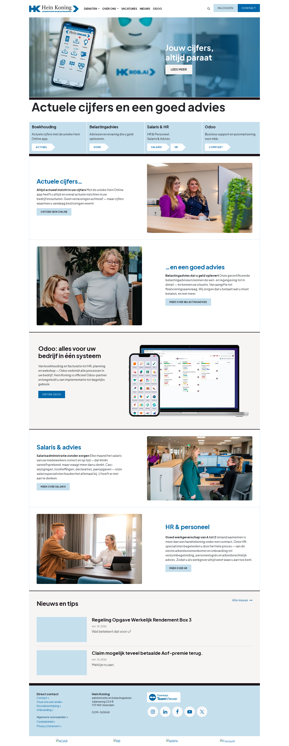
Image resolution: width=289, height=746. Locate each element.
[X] (202, 711)
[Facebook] (177, 711)
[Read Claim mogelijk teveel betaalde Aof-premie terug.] (62, 662)
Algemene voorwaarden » (52, 717)
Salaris (156, 147)
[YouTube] (189, 711)
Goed (97, 147)
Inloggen (225, 8)
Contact (249, 8)
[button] (208, 8)
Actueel (41, 147)
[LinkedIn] (165, 711)
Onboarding (45, 710)
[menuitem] (92, 8)
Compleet (216, 147)
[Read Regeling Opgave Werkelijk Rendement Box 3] (62, 629)
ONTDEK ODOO (51, 394)
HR (176, 147)
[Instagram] (153, 711)
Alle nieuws (240, 600)
